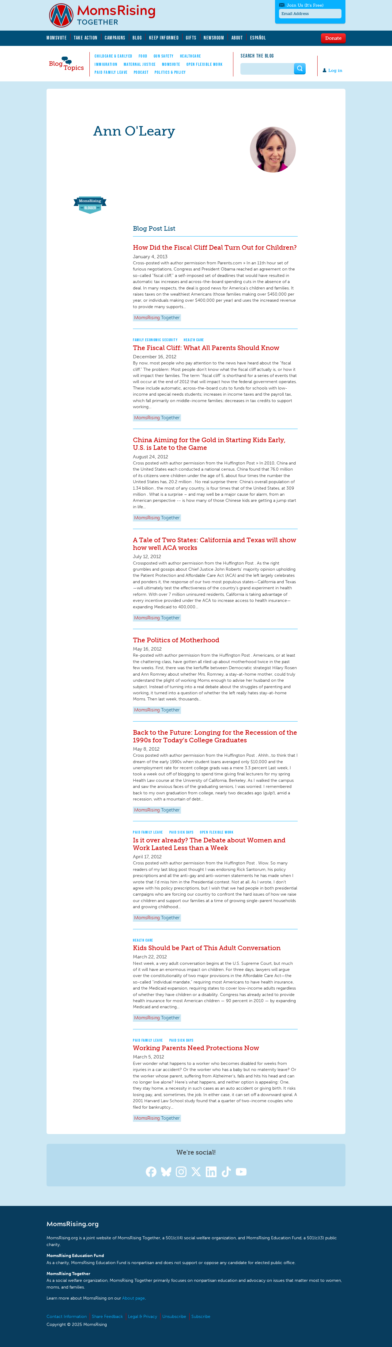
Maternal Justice (140, 64)
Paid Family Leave (111, 72)
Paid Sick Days (181, 832)
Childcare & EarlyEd (114, 56)
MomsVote (57, 37)
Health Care (194, 340)
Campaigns (115, 37)
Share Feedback (107, 1316)
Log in (335, 70)
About (237, 37)
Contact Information (67, 1316)
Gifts (191, 37)
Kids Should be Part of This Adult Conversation (207, 948)
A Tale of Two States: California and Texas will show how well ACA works (214, 543)
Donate (333, 38)
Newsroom (214, 37)
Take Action (86, 37)
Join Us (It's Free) (305, 5)
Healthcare (190, 56)
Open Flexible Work (205, 64)
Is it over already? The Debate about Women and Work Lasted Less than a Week (209, 844)
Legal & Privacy (142, 1316)
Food (143, 56)
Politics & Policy (170, 72)
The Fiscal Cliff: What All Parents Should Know (206, 348)
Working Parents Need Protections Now (196, 1048)
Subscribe (200, 1316)
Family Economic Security (155, 340)
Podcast (141, 72)
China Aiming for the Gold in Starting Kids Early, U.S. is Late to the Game (209, 443)
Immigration (106, 64)
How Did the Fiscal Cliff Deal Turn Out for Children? (215, 247)
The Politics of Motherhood (176, 640)
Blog (137, 37)
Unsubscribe (174, 1316)
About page (133, 1298)
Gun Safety (164, 56)
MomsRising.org (106, 15)
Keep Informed (164, 37)
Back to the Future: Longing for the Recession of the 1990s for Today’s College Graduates (215, 736)
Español (258, 37)
